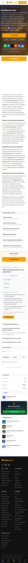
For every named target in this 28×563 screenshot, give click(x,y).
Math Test (3, 526)
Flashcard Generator (6, 515)
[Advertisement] (14, 77)
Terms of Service (13, 557)
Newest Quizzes (5, 501)
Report (22, 39)
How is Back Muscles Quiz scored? (11, 342)
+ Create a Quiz (14, 411)
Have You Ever (5, 536)
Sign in (3, 351)
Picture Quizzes (5, 478)
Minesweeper (4, 542)
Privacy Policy (5, 557)
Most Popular (4, 499)
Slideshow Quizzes (6, 480)
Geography (18, 473)
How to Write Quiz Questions (19, 512)
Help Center (18, 505)
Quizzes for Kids (5, 517)
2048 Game (4, 545)
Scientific (4, 123)
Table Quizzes (5, 483)
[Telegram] (8, 45)
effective (4, 167)
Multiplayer (4, 510)
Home (2, 7)
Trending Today (5, 503)
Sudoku (3, 547)
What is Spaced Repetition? (19, 519)
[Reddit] (15, 45)
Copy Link (15, 49)
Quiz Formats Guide (20, 516)
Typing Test (4, 538)
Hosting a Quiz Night (20, 522)
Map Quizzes (4, 476)
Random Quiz (4, 505)
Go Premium (18, 524)
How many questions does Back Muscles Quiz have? (11, 329)
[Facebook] (19, 45)
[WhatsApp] (5, 45)
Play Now (15, 35)
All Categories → (19, 487)
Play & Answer (9, 317)
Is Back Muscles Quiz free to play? (11, 338)
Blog (16, 496)
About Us (17, 494)
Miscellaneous (18, 485)
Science (7, 7)
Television (17, 480)
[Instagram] (22, 45)
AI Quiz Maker (18, 499)
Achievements (18, 529)
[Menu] (3, 2)
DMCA (19, 557)
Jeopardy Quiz (5, 512)
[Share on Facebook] (6, 465)
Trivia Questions (5, 496)
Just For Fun (18, 483)
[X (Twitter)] (12, 45)
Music (16, 476)
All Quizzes (4, 494)
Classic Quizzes (5, 471)
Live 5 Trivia (4, 521)
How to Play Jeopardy (20, 509)
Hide (23, 357)
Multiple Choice (12, 28)
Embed (14, 39)
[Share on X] (2, 465)
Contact (17, 526)
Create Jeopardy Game (19, 502)
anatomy (4, 131)
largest (4, 102)
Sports (16, 471)
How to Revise (18, 507)
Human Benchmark (6, 540)
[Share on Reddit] (9, 465)
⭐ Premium (22, 2)
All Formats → (4, 485)
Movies (17, 478)
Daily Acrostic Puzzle (6, 519)
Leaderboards (5, 508)
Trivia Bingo (4, 524)
